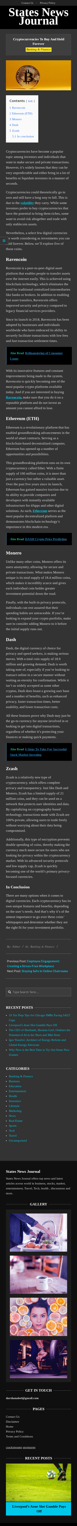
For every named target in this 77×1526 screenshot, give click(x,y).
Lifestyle (14, 1106)
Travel (13, 1135)
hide (30, 101)
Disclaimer (12, 1421)
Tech (12, 1130)
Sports (13, 1125)
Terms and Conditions (19, 1436)
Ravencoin (13, 397)
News (12, 1115)
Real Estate (16, 1120)
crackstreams (14, 1447)
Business (14, 1081)
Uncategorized (18, 1140)
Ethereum (40, 511)
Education (15, 1086)
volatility (27, 203)
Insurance (15, 1101)
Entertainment (17, 1091)
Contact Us (13, 1416)
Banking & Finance (38, 49)
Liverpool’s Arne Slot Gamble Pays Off (33, 1025)
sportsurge (29, 1447)
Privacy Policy (15, 1431)
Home (9, 1426)
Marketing (15, 1110)
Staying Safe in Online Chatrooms (45, 971)
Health (13, 1096)
